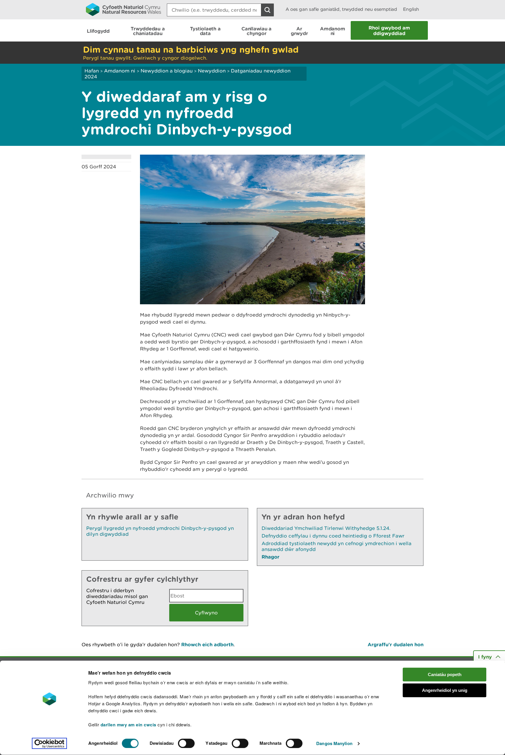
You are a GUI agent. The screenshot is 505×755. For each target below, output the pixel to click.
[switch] (186, 743)
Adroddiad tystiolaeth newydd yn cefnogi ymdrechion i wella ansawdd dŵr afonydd (336, 546)
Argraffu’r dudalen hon (395, 644)
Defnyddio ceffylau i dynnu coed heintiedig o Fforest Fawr (333, 536)
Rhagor (270, 556)
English (411, 9)
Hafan (91, 71)
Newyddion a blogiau (167, 71)
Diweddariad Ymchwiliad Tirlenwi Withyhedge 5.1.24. (326, 528)
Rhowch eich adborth (207, 644)
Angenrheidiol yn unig (444, 690)
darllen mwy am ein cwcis (128, 724)
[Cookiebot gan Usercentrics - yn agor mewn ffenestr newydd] (49, 743)
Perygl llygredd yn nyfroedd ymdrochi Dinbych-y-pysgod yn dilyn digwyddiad (160, 531)
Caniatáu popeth (444, 674)
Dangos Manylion (334, 743)
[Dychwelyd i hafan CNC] (123, 9)
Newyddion (212, 71)
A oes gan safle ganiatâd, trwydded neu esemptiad (341, 9)
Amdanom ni (119, 71)
